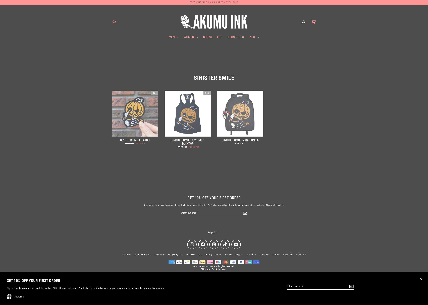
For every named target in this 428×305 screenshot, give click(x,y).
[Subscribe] (351, 286)
